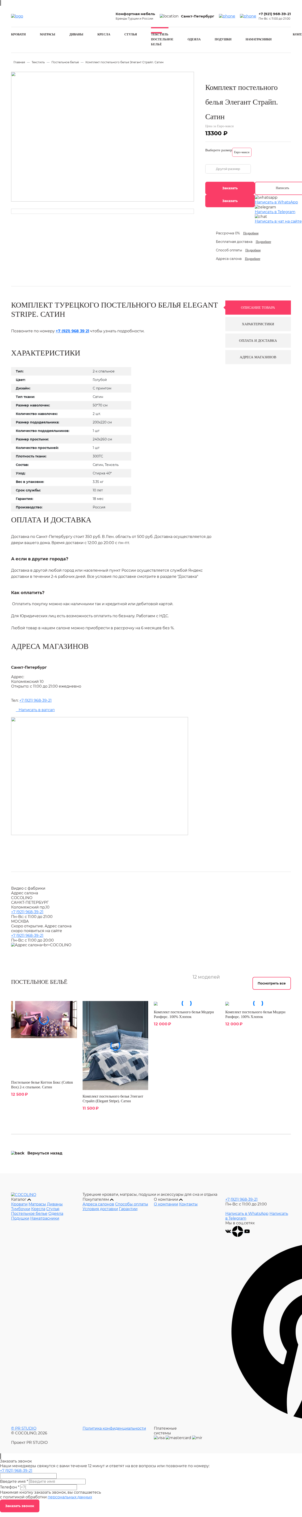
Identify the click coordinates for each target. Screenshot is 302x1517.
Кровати (18, 34)
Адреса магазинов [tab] (258, 357)
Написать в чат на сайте (278, 221)
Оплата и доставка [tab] (258, 340)
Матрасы (47, 34)
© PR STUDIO (23, 1428)
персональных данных (70, 1497)
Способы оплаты (131, 1204)
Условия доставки (100, 1209)
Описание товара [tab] (258, 307)
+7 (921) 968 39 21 (72, 331)
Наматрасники (259, 39)
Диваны (76, 34)
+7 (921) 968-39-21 (275, 14)
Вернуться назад (44, 1153)
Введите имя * (14, 1481)
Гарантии (128, 1209)
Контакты (188, 1204)
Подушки (223, 39)
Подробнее (251, 233)
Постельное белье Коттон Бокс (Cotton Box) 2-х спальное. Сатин (42, 1084)
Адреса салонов (98, 1204)
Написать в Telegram (275, 212)
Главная (19, 62)
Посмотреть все (272, 983)
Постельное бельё (65, 62)
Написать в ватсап (35, 710)
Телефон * (9, 1487)
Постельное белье (29, 1213)
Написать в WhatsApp (276, 202)
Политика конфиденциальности (114, 1428)
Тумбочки (20, 1209)
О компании (166, 1204)
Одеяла (194, 39)
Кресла (103, 34)
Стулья (130, 34)
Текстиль (159, 34)
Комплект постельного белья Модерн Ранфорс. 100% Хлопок (184, 1014)
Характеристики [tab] (258, 324)
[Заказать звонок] (227, 16)
